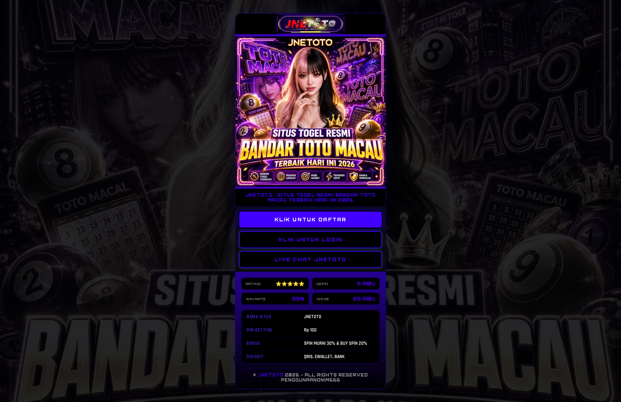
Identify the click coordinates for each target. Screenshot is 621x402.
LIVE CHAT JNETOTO (310, 259)
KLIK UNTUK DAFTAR (311, 220)
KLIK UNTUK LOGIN (310, 240)
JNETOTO (271, 375)
